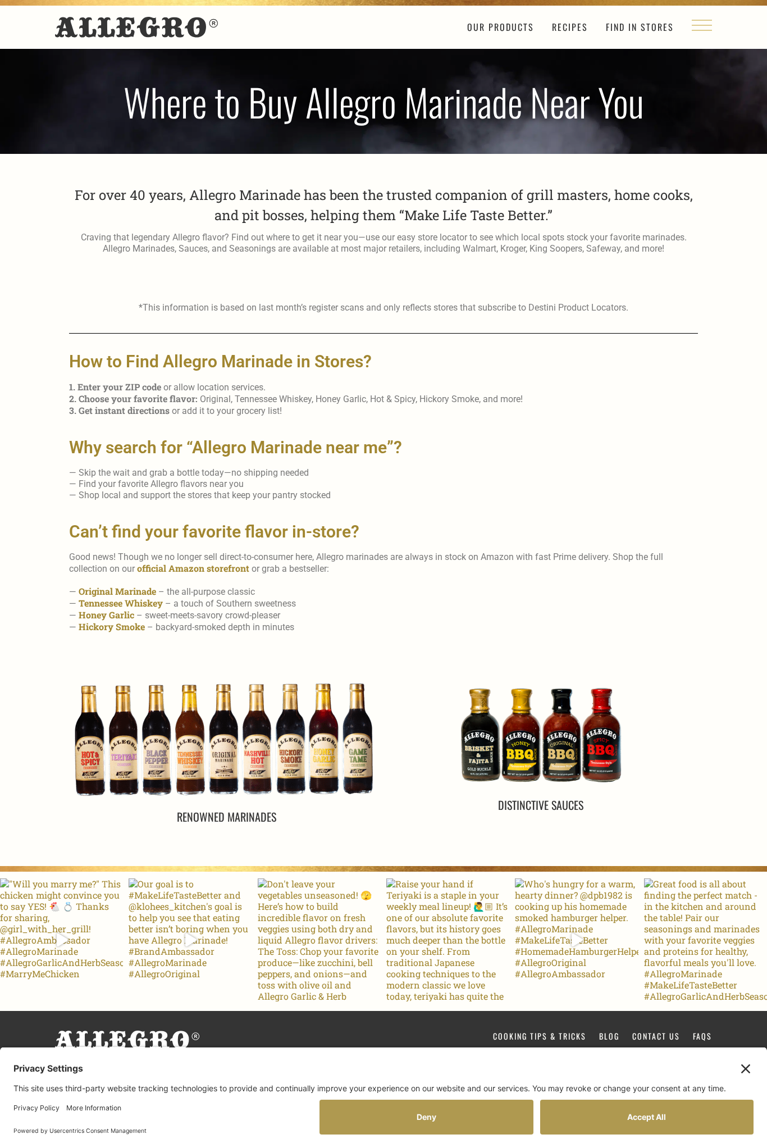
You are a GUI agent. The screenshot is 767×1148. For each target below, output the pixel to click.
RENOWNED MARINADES (226, 816)
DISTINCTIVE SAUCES (540, 804)
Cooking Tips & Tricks (539, 1036)
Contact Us (656, 1036)
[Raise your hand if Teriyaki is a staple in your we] (447, 939)
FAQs (702, 1036)
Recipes (570, 27)
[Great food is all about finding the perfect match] (705, 939)
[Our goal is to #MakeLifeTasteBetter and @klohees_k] (190, 939)
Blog (609, 1036)
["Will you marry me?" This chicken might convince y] (61, 939)
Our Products (500, 27)
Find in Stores (640, 27)
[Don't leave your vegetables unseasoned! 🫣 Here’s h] (319, 939)
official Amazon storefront (193, 568)
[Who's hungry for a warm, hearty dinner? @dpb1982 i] (576, 939)
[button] (702, 29)
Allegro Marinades (136, 27)
